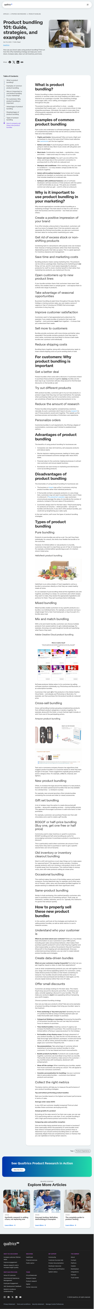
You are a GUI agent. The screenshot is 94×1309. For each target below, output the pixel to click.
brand (51, 487)
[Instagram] (5, 1297)
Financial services (31, 1260)
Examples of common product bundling (14, 87)
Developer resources (54, 1266)
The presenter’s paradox (56, 497)
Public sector (30, 1263)
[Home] (8, 5)
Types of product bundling (13, 119)
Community (52, 1257)
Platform (73, 1263)
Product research (31, 1281)
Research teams (31, 1278)
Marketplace (75, 1269)
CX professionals (31, 1275)
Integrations (75, 1272)
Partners (73, 1275)
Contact (73, 1260)
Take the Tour (18, 1170)
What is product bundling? (12, 81)
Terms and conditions (23, 1304)
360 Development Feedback (12, 1286)
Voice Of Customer (10, 1275)
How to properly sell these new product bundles (13, 125)
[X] (12, 1297)
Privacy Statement (9, 1304)
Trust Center (75, 1277)
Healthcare (29, 1257)
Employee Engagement (11, 1283)
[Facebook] (8, 1297)
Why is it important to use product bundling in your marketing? (14, 93)
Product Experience (83, 1151)
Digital (28, 1284)
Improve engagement (10, 1262)
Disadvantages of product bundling (13, 113)
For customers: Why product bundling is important (14, 101)
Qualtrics (6, 45)
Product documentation (56, 1263)
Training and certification (56, 1269)
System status (52, 1272)
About (73, 1257)
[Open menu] (88, 5)
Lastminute (44, 141)
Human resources (31, 1287)
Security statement (38, 1304)
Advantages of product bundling (15, 108)
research (74, 411)
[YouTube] (20, 1297)
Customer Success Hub (55, 1260)
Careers (73, 1266)
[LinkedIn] (16, 1297)
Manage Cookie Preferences (55, 1304)
